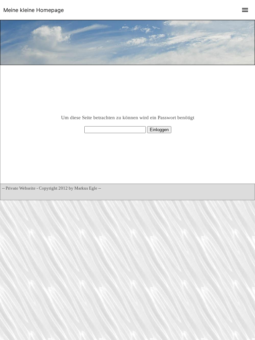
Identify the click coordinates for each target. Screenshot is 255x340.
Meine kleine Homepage (33, 10)
